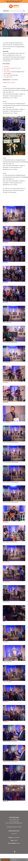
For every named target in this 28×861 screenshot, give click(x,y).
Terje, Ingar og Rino (8, 77)
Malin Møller (6, 70)
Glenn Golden (7, 75)
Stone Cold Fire (7, 68)
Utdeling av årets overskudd (9, 82)
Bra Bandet (6, 66)
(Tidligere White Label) (16, 68)
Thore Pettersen (7, 71)
